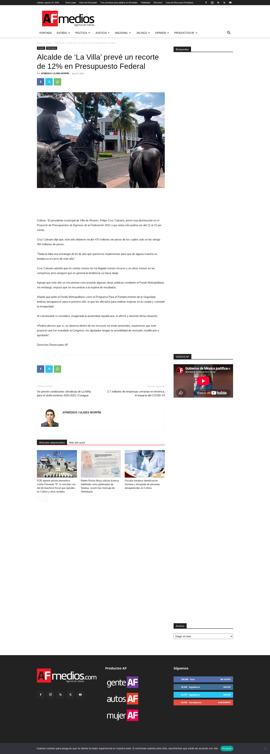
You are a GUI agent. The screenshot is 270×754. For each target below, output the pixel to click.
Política (81, 32)
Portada (45, 32)
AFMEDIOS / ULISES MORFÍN (55, 73)
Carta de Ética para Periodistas (179, 2)
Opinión (160, 32)
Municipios (51, 48)
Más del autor (77, 442)
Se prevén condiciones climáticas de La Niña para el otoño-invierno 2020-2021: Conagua (64, 393)
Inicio (39, 43)
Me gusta (225, 679)
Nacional (121, 32)
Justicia (101, 32)
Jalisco (141, 32)
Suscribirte (224, 702)
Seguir (227, 687)
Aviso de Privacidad (88, 2)
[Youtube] (230, 2)
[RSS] (218, 2)
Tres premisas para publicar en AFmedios (119, 2)
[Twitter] (224, 2)
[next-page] (45, 499)
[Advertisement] (203, 305)
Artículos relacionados (52, 442)
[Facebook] (206, 2)
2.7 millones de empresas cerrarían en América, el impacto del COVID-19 (136, 393)
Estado (62, 32)
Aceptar (227, 748)
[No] (265, 748)
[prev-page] (39, 499)
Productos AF (184, 32)
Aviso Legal (70, 2)
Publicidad (145, 2)
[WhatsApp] (57, 81)
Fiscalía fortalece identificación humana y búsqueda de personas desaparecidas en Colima (142, 484)
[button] (228, 33)
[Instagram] (212, 2)
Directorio (158, 2)
